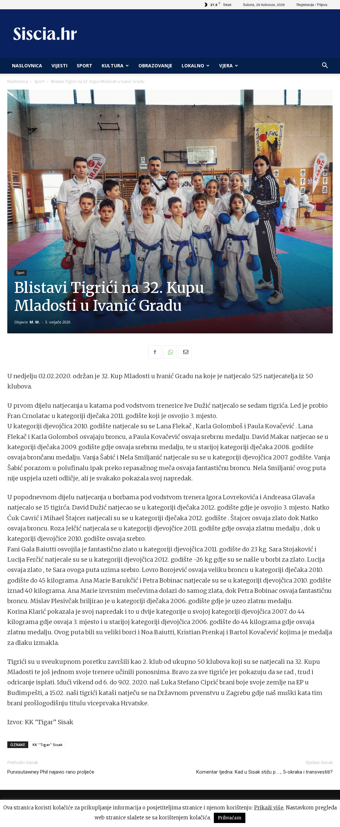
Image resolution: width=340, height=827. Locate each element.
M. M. (35, 321)
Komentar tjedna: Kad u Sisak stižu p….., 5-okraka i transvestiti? (264, 772)
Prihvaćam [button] (229, 818)
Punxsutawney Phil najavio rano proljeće (50, 772)
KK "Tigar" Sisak (47, 744)
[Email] (185, 352)
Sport (84, 65)
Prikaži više (269, 807)
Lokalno (193, 65)
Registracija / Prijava (312, 4)
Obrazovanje (155, 65)
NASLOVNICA (27, 65)
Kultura (113, 65)
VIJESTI (59, 65)
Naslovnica (17, 81)
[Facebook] (154, 352)
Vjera (226, 65)
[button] (325, 66)
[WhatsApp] (170, 352)
